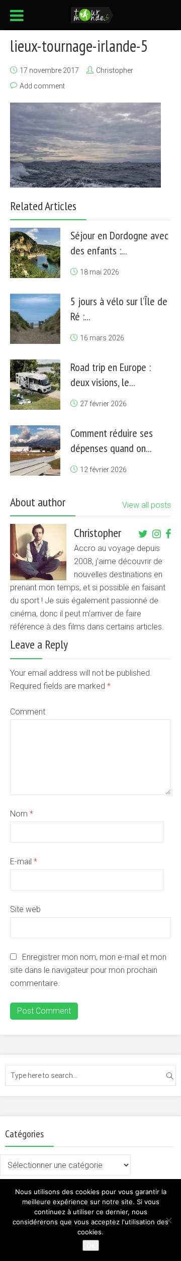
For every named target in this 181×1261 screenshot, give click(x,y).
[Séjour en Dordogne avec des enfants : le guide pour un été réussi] (35, 253)
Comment (27, 711)
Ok (90, 1245)
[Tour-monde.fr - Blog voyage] (92, 14)
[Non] (168, 1220)
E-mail (23, 861)
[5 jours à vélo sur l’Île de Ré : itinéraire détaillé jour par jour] (35, 319)
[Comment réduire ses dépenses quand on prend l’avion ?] (35, 450)
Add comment (42, 86)
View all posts (146, 505)
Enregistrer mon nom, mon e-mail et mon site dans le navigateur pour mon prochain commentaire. (88, 970)
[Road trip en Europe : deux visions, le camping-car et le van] (35, 384)
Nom (21, 814)
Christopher (114, 70)
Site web (25, 909)
